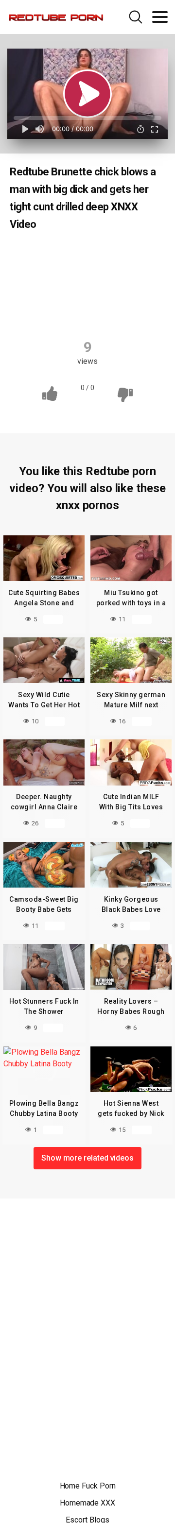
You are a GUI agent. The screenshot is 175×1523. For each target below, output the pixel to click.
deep (34, 293)
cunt (131, 274)
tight (63, 312)
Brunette (53, 274)
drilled (106, 293)
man (143, 293)
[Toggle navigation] (160, 17)
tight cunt (106, 312)
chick (95, 274)
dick (69, 293)
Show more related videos (87, 1158)
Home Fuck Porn (88, 1485)
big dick (127, 255)
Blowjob (51, 255)
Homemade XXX (87, 1502)
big (90, 255)
